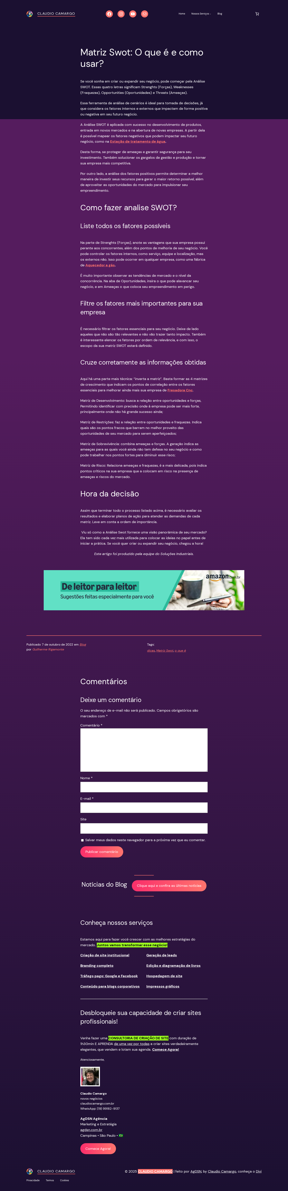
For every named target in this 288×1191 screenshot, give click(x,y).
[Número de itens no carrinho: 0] (257, 13)
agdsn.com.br (91, 1130)
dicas (151, 651)
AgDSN (195, 1171)
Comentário (91, 725)
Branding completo (96, 965)
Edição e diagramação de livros (173, 965)
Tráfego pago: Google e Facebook (109, 976)
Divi (259, 1171)
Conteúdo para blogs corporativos (110, 986)
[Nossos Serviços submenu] (210, 14)
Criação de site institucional (104, 955)
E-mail (87, 798)
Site (83, 819)
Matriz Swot (164, 651)
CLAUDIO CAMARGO (155, 1171)
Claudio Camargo (56, 13)
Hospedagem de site (164, 976)
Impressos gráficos (162, 986)
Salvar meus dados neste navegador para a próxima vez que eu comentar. (145, 840)
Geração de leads (161, 955)
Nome (86, 778)
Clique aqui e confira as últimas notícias (169, 885)
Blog (83, 644)
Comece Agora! (98, 1148)
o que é (180, 651)
